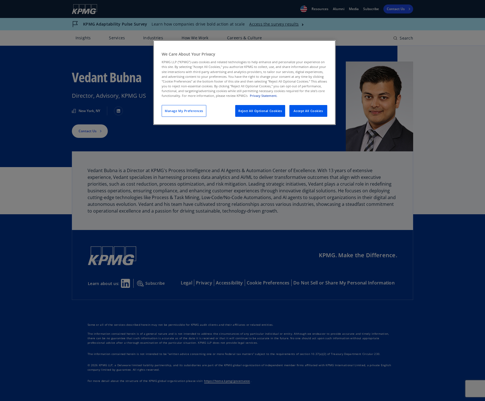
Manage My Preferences (184, 111)
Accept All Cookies (308, 111)
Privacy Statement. (263, 96)
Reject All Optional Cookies (260, 111)
